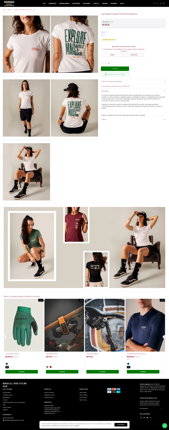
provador (133, 55)
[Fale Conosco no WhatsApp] (164, 425)
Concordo (121, 424)
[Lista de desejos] (154, 3)
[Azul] (128, 363)
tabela (112, 55)
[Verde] (47, 367)
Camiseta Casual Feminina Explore (22, 9)
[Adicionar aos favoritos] (40, 371)
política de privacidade (104, 424)
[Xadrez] (50, 367)
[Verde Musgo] (6, 363)
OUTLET (10, 9)
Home (4, 9)
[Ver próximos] (164, 337)
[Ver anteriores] (5, 337)
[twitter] (147, 417)
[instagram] (144, 417)
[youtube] (150, 417)
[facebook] (141, 417)
